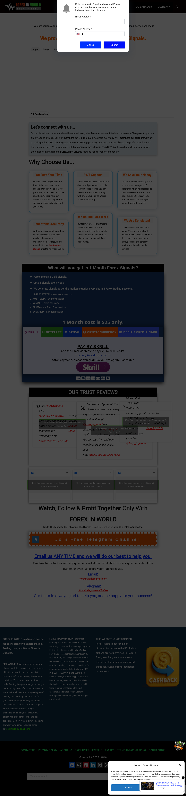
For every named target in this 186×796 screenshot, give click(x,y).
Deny (164, 787)
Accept (128, 787)
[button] (180, 765)
